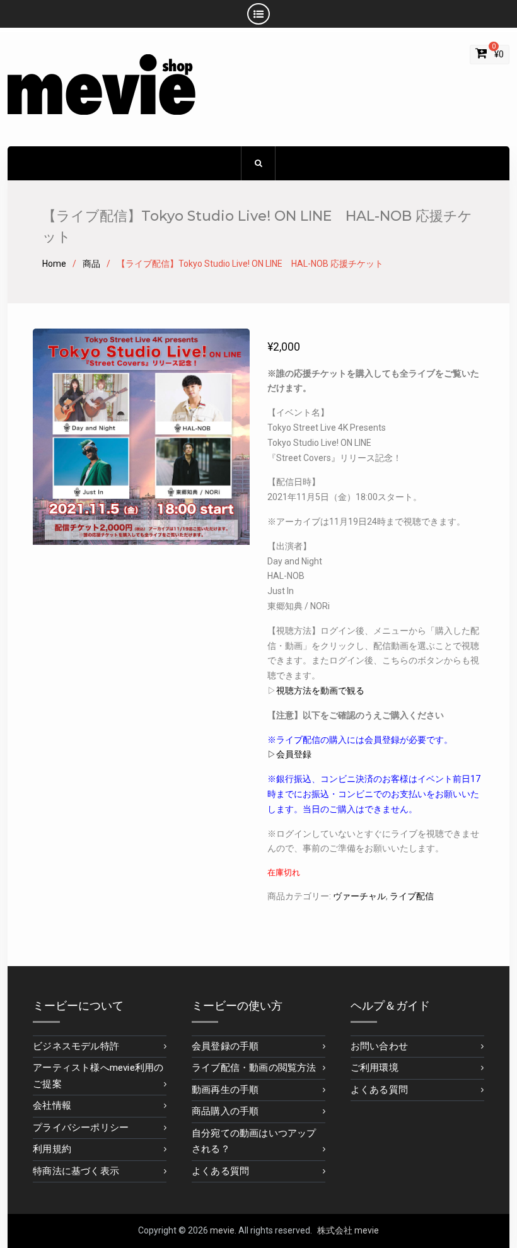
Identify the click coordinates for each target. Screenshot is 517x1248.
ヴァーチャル (359, 896)
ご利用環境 (374, 1067)
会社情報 (52, 1105)
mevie (222, 1230)
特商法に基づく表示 (76, 1171)
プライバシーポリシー (81, 1127)
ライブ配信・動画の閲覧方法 (254, 1067)
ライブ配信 (412, 896)
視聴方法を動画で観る (320, 690)
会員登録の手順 (225, 1046)
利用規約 (52, 1149)
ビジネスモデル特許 (76, 1046)
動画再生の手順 (225, 1089)
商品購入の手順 (225, 1111)
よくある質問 (220, 1171)
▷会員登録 (289, 754)
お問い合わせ (379, 1046)
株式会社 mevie (348, 1230)
